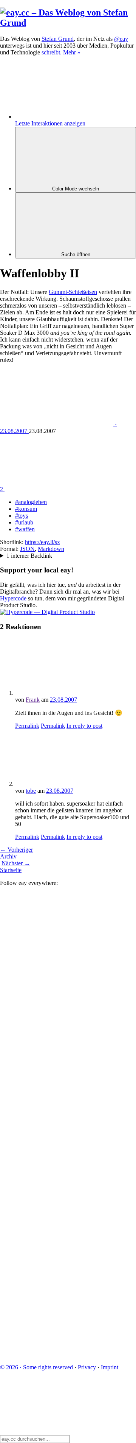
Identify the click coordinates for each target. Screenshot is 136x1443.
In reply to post (84, 725)
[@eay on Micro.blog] (56, 1063)
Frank (33, 699)
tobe (31, 790)
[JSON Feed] (56, 1296)
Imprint (109, 1367)
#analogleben (31, 502)
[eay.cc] (68, 23)
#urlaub (24, 522)
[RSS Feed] (56, 1354)
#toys (21, 515)
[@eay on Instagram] (56, 1180)
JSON (27, 549)
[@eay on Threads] (56, 1121)
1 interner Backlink (29, 555)
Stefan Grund (58, 39)
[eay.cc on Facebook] (56, 1238)
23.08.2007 (63, 699)
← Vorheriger (16, 849)
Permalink (27, 725)
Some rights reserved (36, 1367)
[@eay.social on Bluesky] (56, 1005)
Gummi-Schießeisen (73, 292)
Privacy (87, 1367)
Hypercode (13, 598)
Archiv (8, 856)
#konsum (26, 509)
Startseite (11, 870)
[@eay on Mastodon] (56, 947)
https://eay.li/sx (42, 542)
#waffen (25, 529)
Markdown (51, 549)
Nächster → (16, 863)
